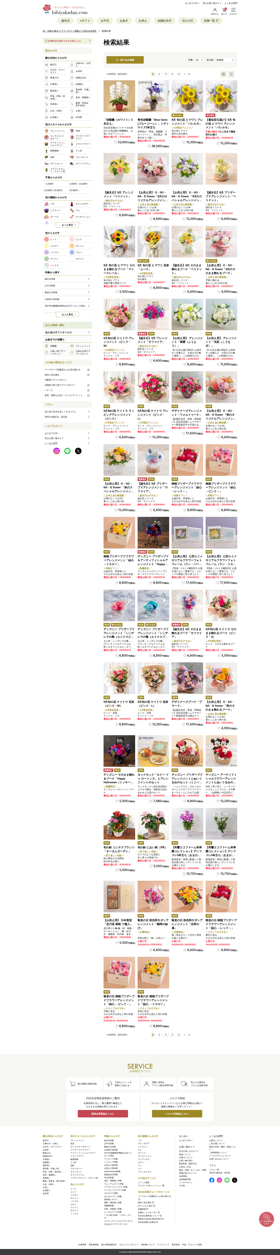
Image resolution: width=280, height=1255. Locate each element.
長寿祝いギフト (111, 1199)
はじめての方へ (192, 3)
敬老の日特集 (110, 1147)
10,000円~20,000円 (53, 190)
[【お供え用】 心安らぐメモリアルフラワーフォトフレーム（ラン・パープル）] (187, 532)
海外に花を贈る (52, 375)
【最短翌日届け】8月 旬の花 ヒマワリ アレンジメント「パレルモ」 (220, 123)
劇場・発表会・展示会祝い (54, 1181)
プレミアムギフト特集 (114, 1184)
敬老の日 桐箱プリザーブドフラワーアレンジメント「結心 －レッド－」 (221, 924)
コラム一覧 (214, 1170)
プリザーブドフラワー (80, 1150)
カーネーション (145, 1156)
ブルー (73, 1204)
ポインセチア (144, 1144)
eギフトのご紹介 (145, 1206)
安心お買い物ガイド (212, 3)
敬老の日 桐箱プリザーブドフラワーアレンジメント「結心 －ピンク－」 (119, 1000)
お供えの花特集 (111, 1165)
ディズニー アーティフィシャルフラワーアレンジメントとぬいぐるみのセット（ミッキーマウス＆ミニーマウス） (221, 782)
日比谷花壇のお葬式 (146, 1222)
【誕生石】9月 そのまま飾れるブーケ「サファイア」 (187, 633)
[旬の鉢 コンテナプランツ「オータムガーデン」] (119, 824)
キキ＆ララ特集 (111, 1193)
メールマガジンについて (220, 1156)
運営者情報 (94, 1244)
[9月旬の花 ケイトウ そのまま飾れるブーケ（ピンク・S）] (221, 605)
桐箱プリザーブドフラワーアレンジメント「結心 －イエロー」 (119, 560)
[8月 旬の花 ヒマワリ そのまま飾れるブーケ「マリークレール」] (119, 241)
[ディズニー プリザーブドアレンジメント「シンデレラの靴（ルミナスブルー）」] (153, 605)
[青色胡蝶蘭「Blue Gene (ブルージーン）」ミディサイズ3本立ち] (153, 96)
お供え (143, 20)
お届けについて (186, 1157)
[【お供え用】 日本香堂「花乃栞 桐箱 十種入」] (119, 896)
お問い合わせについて (219, 1159)
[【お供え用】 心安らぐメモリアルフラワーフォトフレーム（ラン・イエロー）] (221, 532)
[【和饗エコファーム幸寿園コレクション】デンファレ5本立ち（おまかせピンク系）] (187, 824)
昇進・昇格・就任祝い (52, 1172)
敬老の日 (47, 1153)
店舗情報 (142, 1209)
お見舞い (47, 1190)
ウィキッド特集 (111, 1159)
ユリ (140, 1169)
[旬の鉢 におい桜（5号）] (153, 824)
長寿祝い (47, 1178)
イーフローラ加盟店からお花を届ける (63, 369)
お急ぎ (124, 20)
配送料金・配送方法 (188, 1164)
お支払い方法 (185, 1167)
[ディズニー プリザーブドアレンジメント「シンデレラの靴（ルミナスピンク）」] (119, 605)
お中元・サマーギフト (52, 1147)
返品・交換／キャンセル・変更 (192, 1170)
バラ (140, 1140)
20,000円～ (75, 190)
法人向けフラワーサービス (116, 1224)
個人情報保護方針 (109, 1244)
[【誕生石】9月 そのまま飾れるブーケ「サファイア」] (187, 605)
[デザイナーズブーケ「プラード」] (187, 678)
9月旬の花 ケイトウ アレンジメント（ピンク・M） (119, 342)
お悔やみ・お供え (50, 1144)
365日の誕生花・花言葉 (56, 417)
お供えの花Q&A (111, 1168)
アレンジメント (77, 1140)
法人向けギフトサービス (58, 332)
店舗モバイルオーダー (147, 1212)
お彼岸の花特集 (111, 1150)
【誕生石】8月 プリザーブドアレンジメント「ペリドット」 (221, 196)
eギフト (85, 20)
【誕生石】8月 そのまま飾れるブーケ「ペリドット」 (187, 269)
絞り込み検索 (127, 60)
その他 (182, 1186)
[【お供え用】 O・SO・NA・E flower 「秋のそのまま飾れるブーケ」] (221, 678)
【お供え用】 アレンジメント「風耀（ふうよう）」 (187, 342)
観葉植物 (74, 1159)
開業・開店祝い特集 (113, 1203)
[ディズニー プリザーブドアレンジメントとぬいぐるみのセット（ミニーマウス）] (187, 751)
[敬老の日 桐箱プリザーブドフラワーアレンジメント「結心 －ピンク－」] (119, 972)
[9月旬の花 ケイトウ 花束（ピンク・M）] (119, 678)
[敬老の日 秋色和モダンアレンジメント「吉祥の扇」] (187, 896)
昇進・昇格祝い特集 (113, 1209)
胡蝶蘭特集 (109, 1206)
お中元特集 (109, 1144)
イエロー (74, 1195)
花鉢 (72, 1165)
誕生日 (65, 20)
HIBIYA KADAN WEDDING (149, 1219)
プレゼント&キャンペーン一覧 (151, 1186)
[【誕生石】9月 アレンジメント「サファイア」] (153, 314)
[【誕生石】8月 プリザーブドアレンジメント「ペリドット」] (221, 169)
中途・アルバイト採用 (192, 1244)
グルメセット (76, 1169)
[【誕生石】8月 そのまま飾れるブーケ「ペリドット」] (187, 241)
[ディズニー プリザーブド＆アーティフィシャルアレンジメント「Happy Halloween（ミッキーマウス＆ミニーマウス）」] (153, 532)
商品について (185, 1154)
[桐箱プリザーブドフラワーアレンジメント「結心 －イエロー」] (119, 532)
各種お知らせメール (188, 1173)
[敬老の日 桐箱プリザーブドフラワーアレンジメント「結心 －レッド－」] (221, 896)
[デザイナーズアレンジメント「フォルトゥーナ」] (187, 387)
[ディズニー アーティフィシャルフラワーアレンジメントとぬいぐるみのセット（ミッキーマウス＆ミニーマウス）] (221, 751)
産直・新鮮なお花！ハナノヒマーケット (64, 395)
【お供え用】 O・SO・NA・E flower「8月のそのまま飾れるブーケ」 (220, 269)
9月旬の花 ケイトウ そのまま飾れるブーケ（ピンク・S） (221, 633)
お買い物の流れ (186, 1161)
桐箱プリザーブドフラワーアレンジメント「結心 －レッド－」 (187, 487)
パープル (74, 1201)
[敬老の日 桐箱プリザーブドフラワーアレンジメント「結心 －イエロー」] (153, 972)
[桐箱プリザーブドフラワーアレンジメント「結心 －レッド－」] (187, 460)
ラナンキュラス (145, 1172)
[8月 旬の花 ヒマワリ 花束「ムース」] (153, 241)
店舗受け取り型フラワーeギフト (60, 385)
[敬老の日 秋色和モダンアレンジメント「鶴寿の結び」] (153, 896)
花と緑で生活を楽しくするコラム (60, 411)
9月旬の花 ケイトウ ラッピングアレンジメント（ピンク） (119, 414)
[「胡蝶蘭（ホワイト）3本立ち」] (119, 96)
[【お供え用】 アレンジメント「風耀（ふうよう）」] (187, 314)
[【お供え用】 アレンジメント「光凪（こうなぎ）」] (221, 314)
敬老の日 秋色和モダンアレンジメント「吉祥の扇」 (187, 924)
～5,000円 (48, 184)
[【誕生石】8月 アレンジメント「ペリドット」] (119, 169)
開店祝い (47, 1165)
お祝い (46, 1187)
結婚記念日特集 (111, 1175)
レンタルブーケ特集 (113, 1212)
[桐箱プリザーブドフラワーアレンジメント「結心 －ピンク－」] (221, 460)
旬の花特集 (109, 1178)
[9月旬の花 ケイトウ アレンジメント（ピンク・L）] (153, 387)
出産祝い (47, 1159)
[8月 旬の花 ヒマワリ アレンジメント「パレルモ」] (187, 96)
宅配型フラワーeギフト (56, 380)
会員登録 (183, 1176)
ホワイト (74, 1211)
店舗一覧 (209, 20)
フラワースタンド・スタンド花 (84, 1178)
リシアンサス (144, 1159)
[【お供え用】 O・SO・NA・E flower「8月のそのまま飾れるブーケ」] (221, 241)
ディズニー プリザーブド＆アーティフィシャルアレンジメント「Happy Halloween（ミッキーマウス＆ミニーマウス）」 (153, 564)
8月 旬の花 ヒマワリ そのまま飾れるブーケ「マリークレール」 (119, 269)
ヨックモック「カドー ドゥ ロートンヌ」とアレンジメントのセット (153, 778)
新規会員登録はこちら (103, 1113)
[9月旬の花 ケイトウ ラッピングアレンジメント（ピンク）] (119, 387)
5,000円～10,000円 (78, 184)
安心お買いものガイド (188, 1151)
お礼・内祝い (48, 1184)
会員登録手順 (185, 1179)
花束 (72, 1144)
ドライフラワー (77, 1156)
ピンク (73, 1192)
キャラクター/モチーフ (80, 1147)
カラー (141, 1162)
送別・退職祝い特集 (113, 1181)
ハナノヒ (49, 390)
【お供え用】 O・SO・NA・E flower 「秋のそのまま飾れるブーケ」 (220, 705)
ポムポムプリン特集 (113, 1196)
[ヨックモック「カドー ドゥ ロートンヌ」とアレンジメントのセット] (153, 751)
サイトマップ (163, 1244)
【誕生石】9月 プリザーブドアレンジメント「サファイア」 (153, 487)
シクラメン (143, 1147)
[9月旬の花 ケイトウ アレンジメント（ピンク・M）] (119, 314)
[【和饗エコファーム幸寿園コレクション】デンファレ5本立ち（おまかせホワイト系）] (221, 824)
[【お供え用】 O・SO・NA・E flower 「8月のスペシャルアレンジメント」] (187, 169)
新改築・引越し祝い (51, 1169)
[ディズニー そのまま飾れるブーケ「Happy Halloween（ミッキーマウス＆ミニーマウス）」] (119, 751)
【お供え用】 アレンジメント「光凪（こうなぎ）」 (221, 342)
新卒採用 (176, 1244)
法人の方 (187, 20)
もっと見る (67, 225)
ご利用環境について (218, 1153)
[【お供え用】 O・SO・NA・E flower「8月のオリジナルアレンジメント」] (153, 169)
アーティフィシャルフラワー (83, 1153)
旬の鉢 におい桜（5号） (152, 847)
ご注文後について (217, 1144)
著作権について (148, 1244)
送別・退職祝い (49, 1175)
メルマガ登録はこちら (177, 1113)
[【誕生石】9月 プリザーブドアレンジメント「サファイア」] (153, 460)
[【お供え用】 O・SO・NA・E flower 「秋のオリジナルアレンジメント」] (221, 387)
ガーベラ (142, 1153)
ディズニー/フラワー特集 (115, 1190)
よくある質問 (231, 3)
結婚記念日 (164, 20)
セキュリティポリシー (129, 1244)
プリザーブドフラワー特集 (116, 1187)
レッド (73, 1189)
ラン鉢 (73, 1162)
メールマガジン (186, 1182)
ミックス (74, 1214)
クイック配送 (144, 1182)
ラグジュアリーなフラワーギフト (118, 1221)
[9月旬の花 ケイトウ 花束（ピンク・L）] (153, 678)
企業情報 (82, 1244)
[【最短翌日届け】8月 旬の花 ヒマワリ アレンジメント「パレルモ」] (221, 96)
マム (140, 1150)
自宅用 (46, 1193)
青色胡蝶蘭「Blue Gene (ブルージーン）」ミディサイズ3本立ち (153, 123)
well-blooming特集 (112, 1171)
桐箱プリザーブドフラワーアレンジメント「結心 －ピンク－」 (221, 487)
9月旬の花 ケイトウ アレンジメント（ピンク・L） (153, 414)
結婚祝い (47, 1162)
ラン (140, 1165)
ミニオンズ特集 (111, 1162)
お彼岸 (46, 1150)
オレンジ (74, 1198)
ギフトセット (76, 1172)
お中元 (105, 20)
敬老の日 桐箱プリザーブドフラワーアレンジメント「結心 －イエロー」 (153, 1000)
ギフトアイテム (77, 1175)
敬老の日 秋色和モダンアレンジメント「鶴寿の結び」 (153, 924)
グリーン (74, 1207)
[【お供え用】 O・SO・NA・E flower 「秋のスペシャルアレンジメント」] (119, 460)
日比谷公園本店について (148, 1216)
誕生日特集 (109, 1140)
